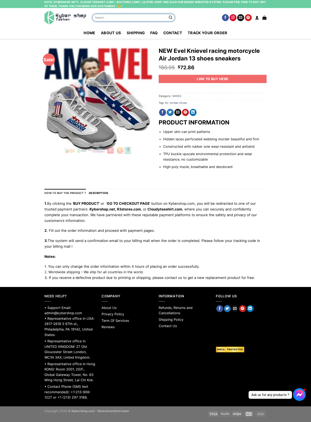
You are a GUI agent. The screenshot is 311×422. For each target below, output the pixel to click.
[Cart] (264, 17)
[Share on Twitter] (170, 112)
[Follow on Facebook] (225, 17)
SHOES (176, 96)
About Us (111, 33)
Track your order (207, 33)
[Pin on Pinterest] (185, 112)
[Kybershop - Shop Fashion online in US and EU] (65, 18)
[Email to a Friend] (177, 112)
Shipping (136, 33)
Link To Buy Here (212, 79)
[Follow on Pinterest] (248, 17)
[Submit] (170, 17)
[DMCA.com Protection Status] (241, 349)
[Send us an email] (240, 17)
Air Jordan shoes (176, 102)
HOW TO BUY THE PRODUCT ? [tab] (65, 193)
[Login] (257, 17)
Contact (172, 33)
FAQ (154, 33)
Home (89, 33)
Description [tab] (98, 193)
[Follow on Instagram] (233, 17)
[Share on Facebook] (162, 112)
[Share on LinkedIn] (193, 112)
